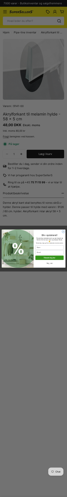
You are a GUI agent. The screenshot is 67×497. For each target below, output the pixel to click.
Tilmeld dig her (49, 258)
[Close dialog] (63, 231)
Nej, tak (49, 263)
